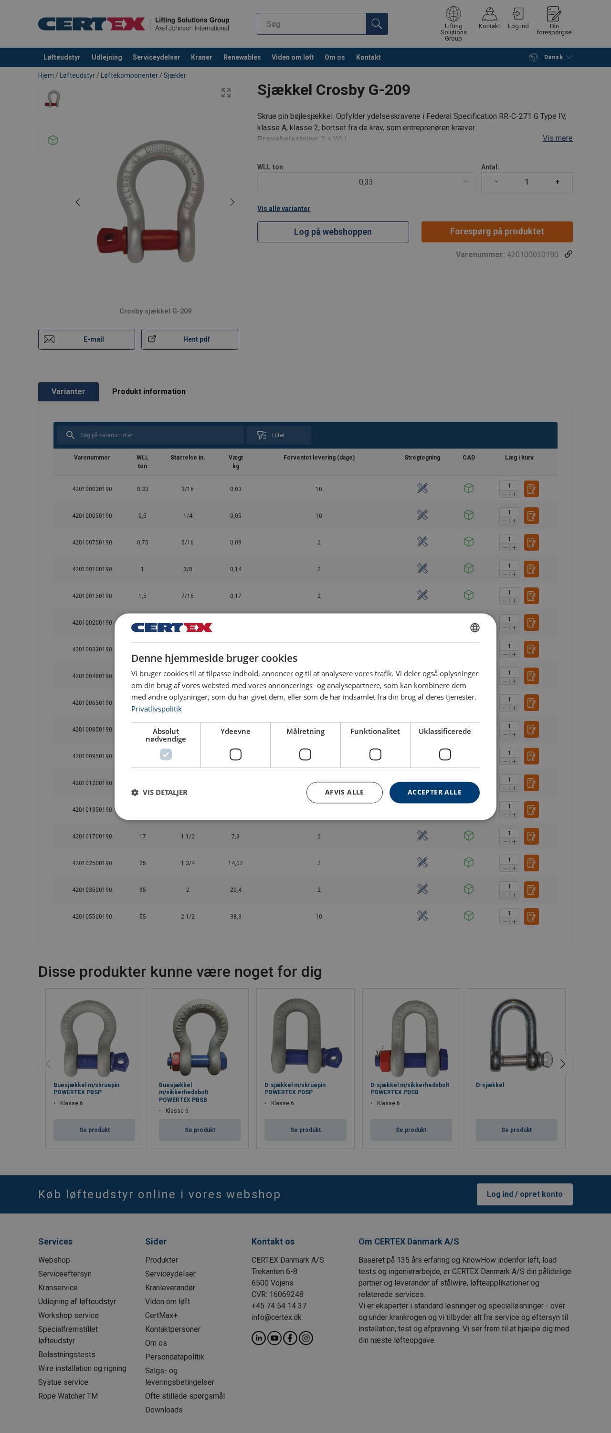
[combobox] (475, 627)
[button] (159, 792)
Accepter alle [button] (435, 791)
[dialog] (305, 716)
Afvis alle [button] (344, 791)
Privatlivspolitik (156, 709)
